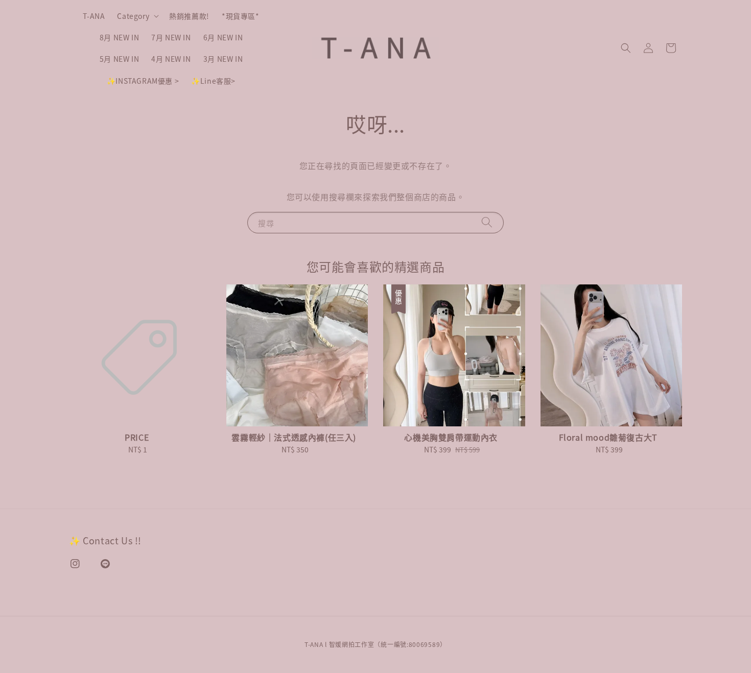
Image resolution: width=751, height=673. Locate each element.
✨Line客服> (213, 81)
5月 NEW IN (119, 59)
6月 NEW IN (223, 37)
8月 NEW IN (119, 37)
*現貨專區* (241, 16)
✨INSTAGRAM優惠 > (143, 81)
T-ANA (94, 16)
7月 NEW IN (171, 37)
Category (133, 15)
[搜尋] (487, 222)
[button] (626, 48)
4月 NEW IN (171, 59)
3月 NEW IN (223, 59)
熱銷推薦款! (189, 16)
